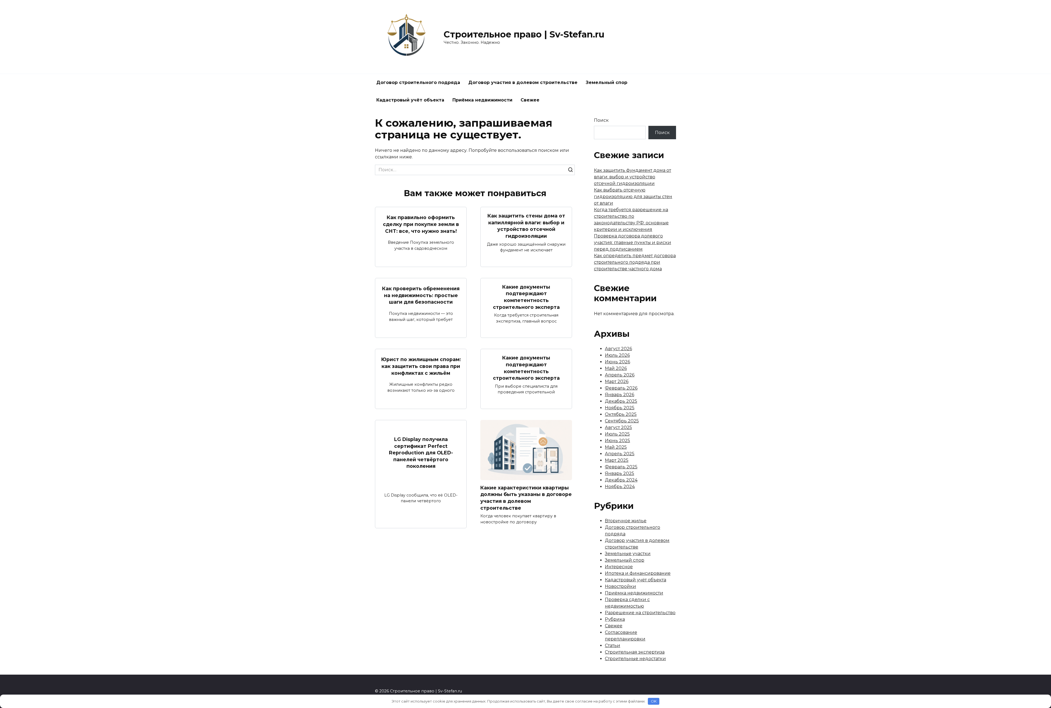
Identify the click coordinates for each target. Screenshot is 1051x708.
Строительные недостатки (635, 658)
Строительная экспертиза (635, 652)
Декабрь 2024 (621, 480)
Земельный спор (606, 82)
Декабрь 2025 (621, 401)
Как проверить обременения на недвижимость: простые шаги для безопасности (421, 295)
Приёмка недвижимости (482, 100)
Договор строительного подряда (418, 82)
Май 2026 (616, 368)
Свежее (530, 100)
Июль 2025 (617, 434)
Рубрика (615, 619)
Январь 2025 (619, 473)
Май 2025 (616, 447)
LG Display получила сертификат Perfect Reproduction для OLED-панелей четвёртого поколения (421, 452)
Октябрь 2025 (621, 414)
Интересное (619, 566)
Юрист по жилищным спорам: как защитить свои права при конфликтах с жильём (421, 366)
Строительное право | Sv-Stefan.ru (524, 34)
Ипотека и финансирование (638, 573)
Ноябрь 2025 (619, 407)
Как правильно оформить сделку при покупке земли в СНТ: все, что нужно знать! (421, 224)
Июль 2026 (617, 355)
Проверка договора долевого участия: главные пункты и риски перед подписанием (632, 242)
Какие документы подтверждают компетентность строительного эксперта (526, 297)
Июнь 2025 (617, 440)
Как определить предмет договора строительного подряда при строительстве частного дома (635, 262)
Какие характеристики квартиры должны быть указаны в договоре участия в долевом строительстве (526, 498)
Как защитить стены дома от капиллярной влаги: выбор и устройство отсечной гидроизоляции (526, 226)
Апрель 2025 (619, 453)
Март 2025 (616, 460)
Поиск (601, 120)
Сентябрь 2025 (622, 420)
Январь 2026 (619, 394)
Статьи (612, 645)
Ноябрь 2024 (620, 486)
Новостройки (620, 586)
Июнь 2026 (617, 361)
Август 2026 (618, 348)
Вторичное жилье (625, 520)
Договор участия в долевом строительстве (523, 82)
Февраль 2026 (621, 388)
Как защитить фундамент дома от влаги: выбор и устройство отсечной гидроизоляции (632, 177)
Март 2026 (616, 381)
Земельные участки (628, 553)
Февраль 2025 (621, 466)
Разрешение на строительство (640, 612)
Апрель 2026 (619, 375)
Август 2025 (618, 427)
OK (654, 701)
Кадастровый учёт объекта (410, 100)
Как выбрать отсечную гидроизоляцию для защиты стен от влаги (633, 196)
